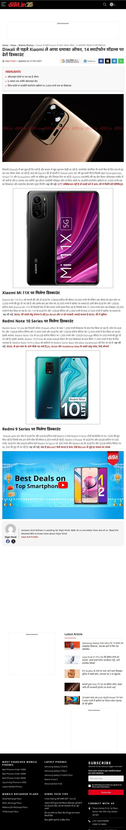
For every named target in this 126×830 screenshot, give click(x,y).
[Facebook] (8, 541)
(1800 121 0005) (99, 824)
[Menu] (3, 4)
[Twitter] (13, 541)
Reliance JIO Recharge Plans (15, 807)
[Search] (104, 4)
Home (5, 45)
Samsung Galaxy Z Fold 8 (56, 766)
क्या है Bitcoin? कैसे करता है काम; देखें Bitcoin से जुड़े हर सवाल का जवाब (75, 447)
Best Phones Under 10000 (14, 769)
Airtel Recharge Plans (12, 798)
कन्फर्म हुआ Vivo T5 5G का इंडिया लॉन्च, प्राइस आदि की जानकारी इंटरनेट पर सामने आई (102, 686)
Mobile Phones (26, 45)
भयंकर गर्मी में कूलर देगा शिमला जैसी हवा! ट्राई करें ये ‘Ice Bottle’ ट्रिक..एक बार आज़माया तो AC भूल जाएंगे (63, 806)
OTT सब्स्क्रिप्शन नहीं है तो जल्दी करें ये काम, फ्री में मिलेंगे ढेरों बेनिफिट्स (90, 184)
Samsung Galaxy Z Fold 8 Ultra (58, 775)
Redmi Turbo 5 (51, 779)
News (13, 45)
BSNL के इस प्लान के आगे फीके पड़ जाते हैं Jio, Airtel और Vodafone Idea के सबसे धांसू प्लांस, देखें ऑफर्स (58, 346)
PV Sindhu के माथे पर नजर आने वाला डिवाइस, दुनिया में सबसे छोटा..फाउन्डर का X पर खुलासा (102, 672)
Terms (94, 787)
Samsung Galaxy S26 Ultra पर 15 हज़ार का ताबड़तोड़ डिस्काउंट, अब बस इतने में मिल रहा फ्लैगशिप (102, 646)
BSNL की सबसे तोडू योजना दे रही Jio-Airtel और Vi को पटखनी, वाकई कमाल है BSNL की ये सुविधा (60, 314)
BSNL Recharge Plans (12, 803)
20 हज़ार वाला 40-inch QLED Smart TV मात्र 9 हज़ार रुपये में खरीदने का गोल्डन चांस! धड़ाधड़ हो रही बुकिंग (102, 700)
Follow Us (91, 61)
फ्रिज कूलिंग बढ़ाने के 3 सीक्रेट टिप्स (57, 819)
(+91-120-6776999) (100, 821)
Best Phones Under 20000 (14, 773)
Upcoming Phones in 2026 (14, 782)
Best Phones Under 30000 (14, 778)
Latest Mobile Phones (12, 786)
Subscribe (106, 792)
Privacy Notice (104, 787)
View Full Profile (29, 536)
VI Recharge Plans (10, 811)
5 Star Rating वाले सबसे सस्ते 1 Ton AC (60, 798)
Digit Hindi (10, 60)
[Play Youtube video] (63, 485)
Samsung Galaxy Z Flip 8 (56, 770)
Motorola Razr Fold (53, 783)
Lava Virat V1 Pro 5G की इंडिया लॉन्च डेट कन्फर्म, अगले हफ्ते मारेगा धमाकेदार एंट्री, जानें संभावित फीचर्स (101, 660)
